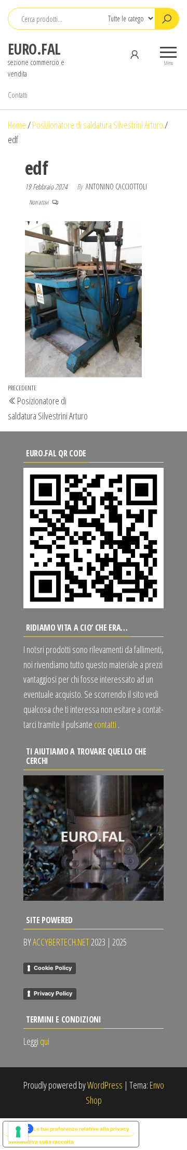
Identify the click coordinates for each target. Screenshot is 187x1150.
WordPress (105, 1085)
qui (44, 1041)
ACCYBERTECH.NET (61, 942)
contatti (105, 724)
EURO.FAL (34, 49)
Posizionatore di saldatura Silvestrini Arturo (97, 125)
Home (17, 125)
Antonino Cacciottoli (116, 186)
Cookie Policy (53, 968)
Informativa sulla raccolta (41, 1142)
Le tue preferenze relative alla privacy (81, 1129)
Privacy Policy (53, 993)
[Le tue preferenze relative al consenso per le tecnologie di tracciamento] (18, 1132)
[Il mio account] (134, 54)
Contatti (18, 95)
